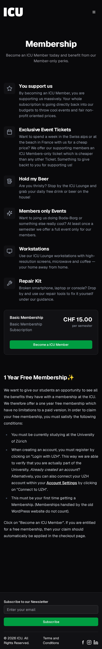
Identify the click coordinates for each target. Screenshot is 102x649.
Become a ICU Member (51, 344)
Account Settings (61, 482)
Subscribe (51, 622)
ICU (20, 638)
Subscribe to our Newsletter (26, 601)
